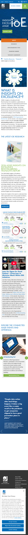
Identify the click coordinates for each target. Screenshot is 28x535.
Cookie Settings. (18, 517)
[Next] (26, 357)
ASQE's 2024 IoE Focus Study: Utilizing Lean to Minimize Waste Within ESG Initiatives (13, 294)
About (14, 40)
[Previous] (1, 357)
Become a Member (15, 5)
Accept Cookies (13, 521)
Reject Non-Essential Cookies (13, 525)
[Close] (24, 491)
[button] (25, 6)
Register (6, 1)
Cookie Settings (13, 529)
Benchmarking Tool (14, 47)
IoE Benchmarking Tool (9, 357)
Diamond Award (14, 51)
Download (5, 206)
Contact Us (11, 1)
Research (14, 44)
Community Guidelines (20, 480)
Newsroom (17, 485)
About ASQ (18, 476)
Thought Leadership (14, 55)
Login (2, 1)
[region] (13, 511)
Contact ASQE (7, 31)
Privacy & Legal (19, 487)
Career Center (18, 478)
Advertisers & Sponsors (21, 484)
